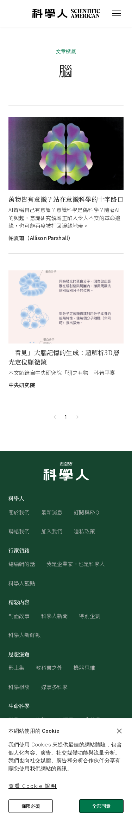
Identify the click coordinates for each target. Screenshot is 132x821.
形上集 (16, 667)
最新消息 (52, 512)
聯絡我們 (19, 531)
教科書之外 (49, 667)
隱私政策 (84, 531)
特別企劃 (89, 616)
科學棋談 (19, 687)
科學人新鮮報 (24, 635)
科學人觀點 (21, 583)
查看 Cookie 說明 (32, 785)
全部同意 (101, 806)
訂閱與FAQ (86, 512)
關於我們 (19, 512)
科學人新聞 (54, 616)
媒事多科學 (54, 687)
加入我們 (52, 531)
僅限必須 (30, 806)
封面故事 (19, 616)
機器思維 (84, 667)
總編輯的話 (21, 563)
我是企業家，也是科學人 (75, 563)
